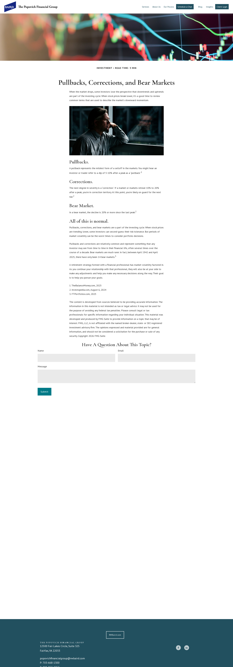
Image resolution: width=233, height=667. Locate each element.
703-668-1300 (51, 662)
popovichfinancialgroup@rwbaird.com (62, 658)
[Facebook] (178, 647)
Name (41, 350)
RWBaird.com (115, 635)
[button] (145, 7)
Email (121, 350)
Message (42, 366)
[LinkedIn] (186, 647)
